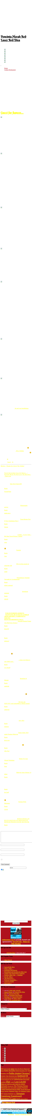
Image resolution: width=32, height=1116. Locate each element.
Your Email (27, 849)
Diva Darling (19, 451)
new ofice (21, 720)
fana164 (6, 629)
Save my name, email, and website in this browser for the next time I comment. (16, 860)
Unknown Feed (10, 1102)
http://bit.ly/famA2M (16, 484)
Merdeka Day (11, 1086)
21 (7, 459)
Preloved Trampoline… (10, 980)
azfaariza (6, 709)
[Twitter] (5, 49)
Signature (20, 1093)
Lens (16, 1081)
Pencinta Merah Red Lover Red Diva (13, 38)
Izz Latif (6, 792)
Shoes (15, 1093)
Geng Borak (7, 998)
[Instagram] (5, 57)
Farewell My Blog (9, 967)
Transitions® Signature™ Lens (11, 1097)
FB (26, 1076)
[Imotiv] (5, 60)
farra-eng (7, 740)
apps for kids (7, 1069)
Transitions (5, 1096)
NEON (6, 599)
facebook (21, 1076)
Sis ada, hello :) (8, 977)
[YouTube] (5, 55)
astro (12, 1069)
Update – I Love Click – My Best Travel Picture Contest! (17, 535)
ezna (5, 542)
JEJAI (6, 809)
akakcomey (7, 513)
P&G (15, 1086)
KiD (5, 993)
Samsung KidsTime (8, 1093)
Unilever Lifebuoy (24, 1098)
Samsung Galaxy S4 (14, 1091)
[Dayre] (5, 62)
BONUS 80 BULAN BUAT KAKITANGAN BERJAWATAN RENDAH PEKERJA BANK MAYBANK (16, 820)
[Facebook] (5, 51)
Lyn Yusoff (7, 667)
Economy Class (4, 1076)
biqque (6, 527)
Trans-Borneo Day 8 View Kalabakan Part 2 (17, 520)
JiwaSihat (7, 997)
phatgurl (6, 641)
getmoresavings (18, 1079)
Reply (6, 488)
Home (6, 68)
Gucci (9, 462)
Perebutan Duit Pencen (10, 970)
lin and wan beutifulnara (21, 408)
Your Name (27, 845)
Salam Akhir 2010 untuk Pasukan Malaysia (16, 733)
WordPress (11, 1114)
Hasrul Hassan (8, 992)
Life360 (22, 1081)
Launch (12, 1082)
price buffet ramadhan (16, 1087)
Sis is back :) (7, 983)
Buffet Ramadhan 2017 (22, 1070)
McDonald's (4, 1086)
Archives (3, 1016)
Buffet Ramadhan (10, 1071)
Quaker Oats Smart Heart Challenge (14, 973)
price (9, 1087)
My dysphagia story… (15, 1000)
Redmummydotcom (11, 1089)
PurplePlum (7, 491)
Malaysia (4, 1084)
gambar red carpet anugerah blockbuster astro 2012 (11, 1077)
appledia (6, 686)
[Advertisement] (16, 17)
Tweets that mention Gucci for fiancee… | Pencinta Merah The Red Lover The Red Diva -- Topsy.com (17, 474)
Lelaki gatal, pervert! (14, 990)
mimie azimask (8, 585)
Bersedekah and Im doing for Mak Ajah (15, 972)
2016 (2, 1069)
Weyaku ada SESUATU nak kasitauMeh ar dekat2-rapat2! (17, 702)
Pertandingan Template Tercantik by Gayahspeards (17, 578)
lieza (5, 766)
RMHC (19, 1089)
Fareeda (18, 550)
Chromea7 (25, 1073)
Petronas (20, 1086)
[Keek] (5, 58)
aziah (5, 571)
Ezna (5, 995)
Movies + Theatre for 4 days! (9, 466)
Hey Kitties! (20, 466)
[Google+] (5, 53)
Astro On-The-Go (19, 1069)
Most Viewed (8, 960)
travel (18, 1099)
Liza (5, 556)
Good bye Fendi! (9, 981)
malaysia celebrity (20, 1084)
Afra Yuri (6, 751)
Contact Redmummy (10, 70)
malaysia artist (11, 1084)
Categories (4, 1007)
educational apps (13, 1076)
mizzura (6, 726)
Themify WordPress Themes (23, 1114)
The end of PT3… (9, 978)
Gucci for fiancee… (12, 112)
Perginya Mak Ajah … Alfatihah (13, 975)
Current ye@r (5, 867)
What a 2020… (8, 968)
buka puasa (15, 1073)
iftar (8, 1081)
